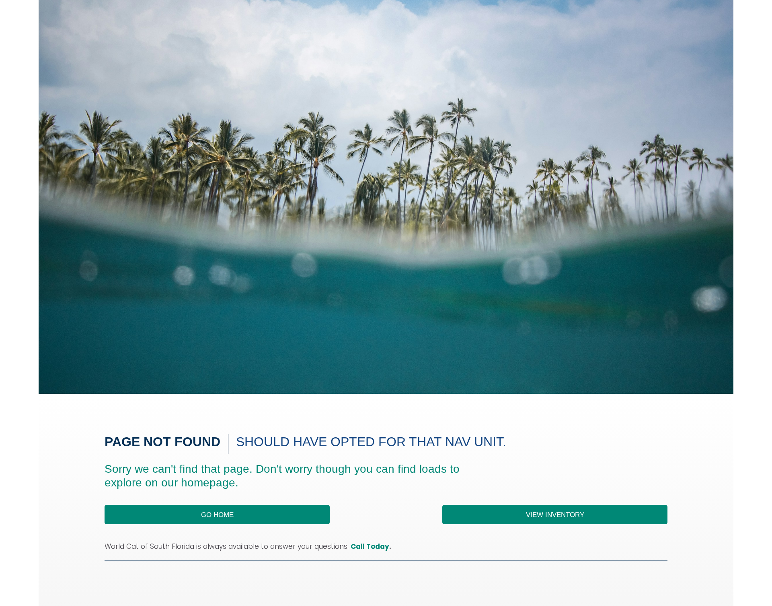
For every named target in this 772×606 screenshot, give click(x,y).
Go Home (217, 515)
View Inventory (555, 515)
